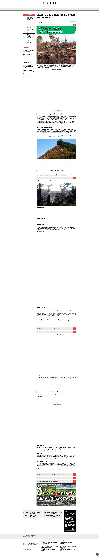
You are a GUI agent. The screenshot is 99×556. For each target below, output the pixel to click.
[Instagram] (25, 549)
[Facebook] (70, 22)
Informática (28, 27)
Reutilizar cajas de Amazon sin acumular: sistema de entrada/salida (29, 71)
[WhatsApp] (75, 22)
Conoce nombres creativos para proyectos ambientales (66, 543)
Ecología (24, 58)
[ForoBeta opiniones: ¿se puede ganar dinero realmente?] (24, 30)
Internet (28, 32)
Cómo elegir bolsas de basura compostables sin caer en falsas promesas (28, 66)
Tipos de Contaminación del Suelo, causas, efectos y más (32, 516)
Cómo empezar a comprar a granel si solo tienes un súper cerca (28, 51)
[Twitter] (72, 22)
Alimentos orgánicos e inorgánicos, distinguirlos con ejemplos (52, 516)
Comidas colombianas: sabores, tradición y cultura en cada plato (30, 41)
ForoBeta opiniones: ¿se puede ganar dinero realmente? (30, 30)
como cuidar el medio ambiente (55, 384)
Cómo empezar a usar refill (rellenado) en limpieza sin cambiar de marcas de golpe (28, 61)
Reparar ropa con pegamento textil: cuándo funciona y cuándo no (28, 75)
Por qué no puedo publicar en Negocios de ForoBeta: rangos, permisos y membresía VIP (30, 24)
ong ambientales (69, 216)
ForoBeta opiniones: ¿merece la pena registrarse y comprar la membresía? (30, 18)
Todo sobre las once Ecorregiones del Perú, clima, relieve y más (68, 550)
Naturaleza (61, 548)
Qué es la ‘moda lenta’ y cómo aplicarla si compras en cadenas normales (28, 55)
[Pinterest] (74, 22)
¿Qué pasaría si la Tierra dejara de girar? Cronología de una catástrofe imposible (30, 36)
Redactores (40, 22)
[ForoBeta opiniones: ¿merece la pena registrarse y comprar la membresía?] (24, 18)
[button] (72, 7)
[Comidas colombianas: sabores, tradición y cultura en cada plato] (24, 42)
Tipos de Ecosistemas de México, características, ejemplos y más (68, 547)
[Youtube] (30, 549)
